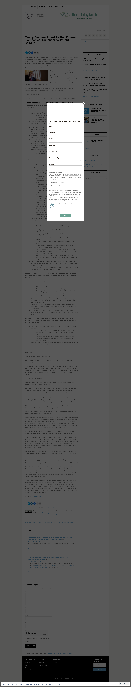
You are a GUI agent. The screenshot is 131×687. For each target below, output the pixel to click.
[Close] (84, 103)
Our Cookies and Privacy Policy (53, 684)
